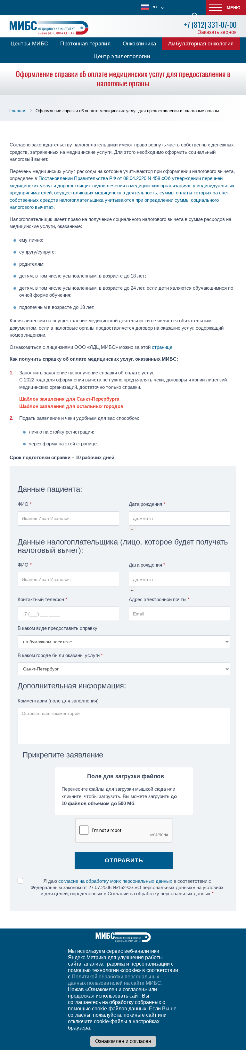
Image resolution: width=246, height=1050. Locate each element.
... (133, 528)
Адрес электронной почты (159, 599)
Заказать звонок (217, 32)
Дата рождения (147, 504)
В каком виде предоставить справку (57, 628)
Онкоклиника (139, 44)
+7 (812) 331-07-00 (210, 25)
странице (162, 347)
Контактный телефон (42, 599)
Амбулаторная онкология (201, 44)
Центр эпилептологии (122, 56)
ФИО (25, 504)
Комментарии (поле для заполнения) (58, 700)
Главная (18, 110)
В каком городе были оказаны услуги (60, 655)
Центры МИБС (29, 44)
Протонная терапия (85, 44)
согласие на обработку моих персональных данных (115, 881)
